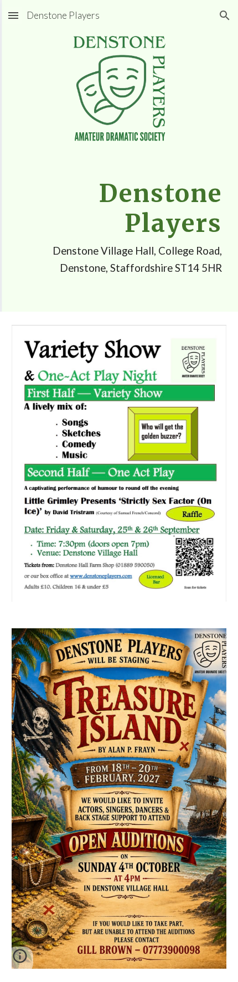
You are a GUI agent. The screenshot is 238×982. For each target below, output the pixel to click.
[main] (119, 226)
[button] (13, 15)
